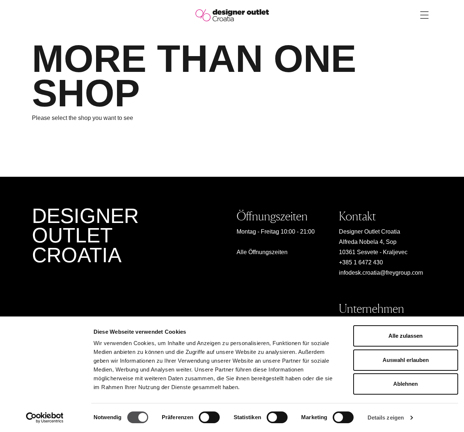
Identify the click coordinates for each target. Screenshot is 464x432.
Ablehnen (405, 384)
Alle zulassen (405, 336)
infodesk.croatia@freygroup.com (381, 273)
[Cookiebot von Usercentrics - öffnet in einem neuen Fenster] (44, 417)
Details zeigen (386, 417)
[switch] (209, 417)
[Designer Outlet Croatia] (232, 15)
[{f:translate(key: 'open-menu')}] (424, 15)
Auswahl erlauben (406, 360)
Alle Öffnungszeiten (262, 252)
